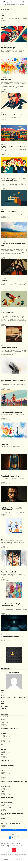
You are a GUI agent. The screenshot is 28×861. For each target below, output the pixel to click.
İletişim (16, 842)
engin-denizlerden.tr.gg (14, 672)
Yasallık (12, 843)
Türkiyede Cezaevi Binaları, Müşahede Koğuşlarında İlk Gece (11, 604)
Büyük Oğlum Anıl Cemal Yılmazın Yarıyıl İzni (13, 147)
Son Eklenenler (4, 842)
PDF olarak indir (14, 829)
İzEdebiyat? (9, 845)
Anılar (2, 505)
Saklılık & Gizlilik (18, 843)
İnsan (2, 744)
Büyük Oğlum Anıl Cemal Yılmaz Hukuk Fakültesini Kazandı (11, 509)
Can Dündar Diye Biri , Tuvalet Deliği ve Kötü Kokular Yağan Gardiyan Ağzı (13, 179)
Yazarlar (9, 842)
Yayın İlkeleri (3, 845)
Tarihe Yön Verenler (4, 537)
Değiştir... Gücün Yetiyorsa (8, 211)
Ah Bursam (3, 754)
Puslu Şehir (3, 749)
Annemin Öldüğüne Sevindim (9, 348)
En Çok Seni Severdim (5, 786)
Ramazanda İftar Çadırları (8, 312)
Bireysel (2, 112)
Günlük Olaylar (3, 45)
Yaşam (2, 209)
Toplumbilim (3, 144)
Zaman (2, 16)
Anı (1, 310)
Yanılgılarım (3, 733)
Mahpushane (4, 444)
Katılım (12, 842)
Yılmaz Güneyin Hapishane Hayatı (10, 476)
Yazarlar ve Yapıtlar (4, 77)
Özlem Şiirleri (3, 13)
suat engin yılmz (3, 20)
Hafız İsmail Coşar (6, 79)
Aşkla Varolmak (4, 792)
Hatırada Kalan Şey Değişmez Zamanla (9, 728)
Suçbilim (2, 601)
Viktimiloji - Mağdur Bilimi (8, 572)
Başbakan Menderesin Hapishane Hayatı (9, 723)
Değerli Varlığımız (5, 818)
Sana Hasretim (4, 739)
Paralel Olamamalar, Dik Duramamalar (11, 412)
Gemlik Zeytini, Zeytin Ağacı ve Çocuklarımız (13, 115)
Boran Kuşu (4, 280)
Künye (20, 845)
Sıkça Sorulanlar (15, 845)
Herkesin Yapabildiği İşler (8, 48)
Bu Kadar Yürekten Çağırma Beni (10, 636)
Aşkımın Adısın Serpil (5, 760)
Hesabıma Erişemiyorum (5, 843)
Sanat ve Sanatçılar (4, 473)
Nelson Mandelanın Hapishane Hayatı (11, 540)
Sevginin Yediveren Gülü (6, 807)
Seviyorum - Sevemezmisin (7, 797)
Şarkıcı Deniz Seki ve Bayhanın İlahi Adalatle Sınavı (12, 813)
